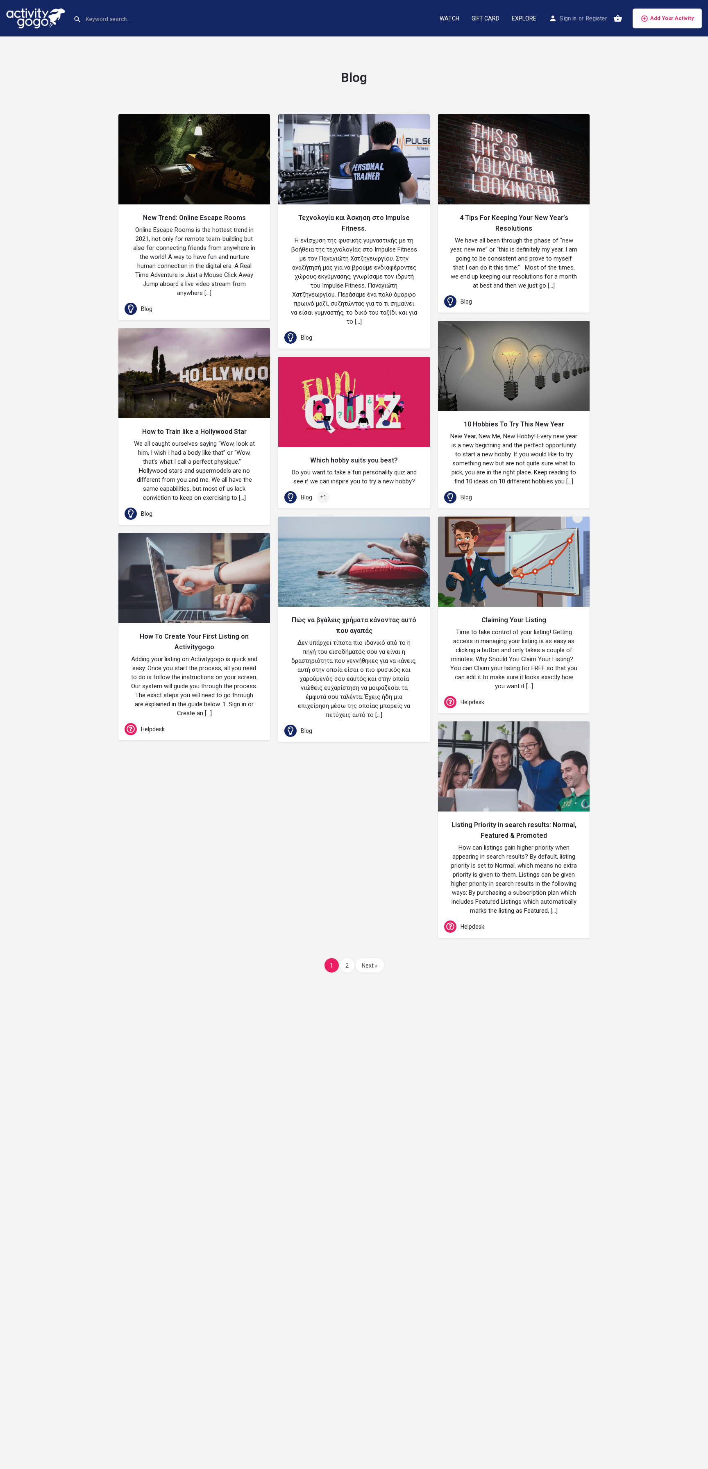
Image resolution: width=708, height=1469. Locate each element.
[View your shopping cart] (617, 18)
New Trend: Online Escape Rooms (194, 218)
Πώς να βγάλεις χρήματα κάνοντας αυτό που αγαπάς (354, 625)
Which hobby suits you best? (354, 460)
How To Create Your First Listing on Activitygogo (194, 641)
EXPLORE (524, 18)
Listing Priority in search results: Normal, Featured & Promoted (514, 830)
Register (596, 18)
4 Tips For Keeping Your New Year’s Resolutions (514, 223)
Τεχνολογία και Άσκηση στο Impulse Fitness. (354, 223)
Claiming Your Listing (513, 620)
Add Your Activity (672, 18)
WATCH (449, 18)
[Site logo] (36, 17)
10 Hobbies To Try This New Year (514, 424)
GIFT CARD (485, 18)
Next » (370, 965)
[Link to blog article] (194, 159)
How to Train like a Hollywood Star (194, 431)
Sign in (568, 18)
